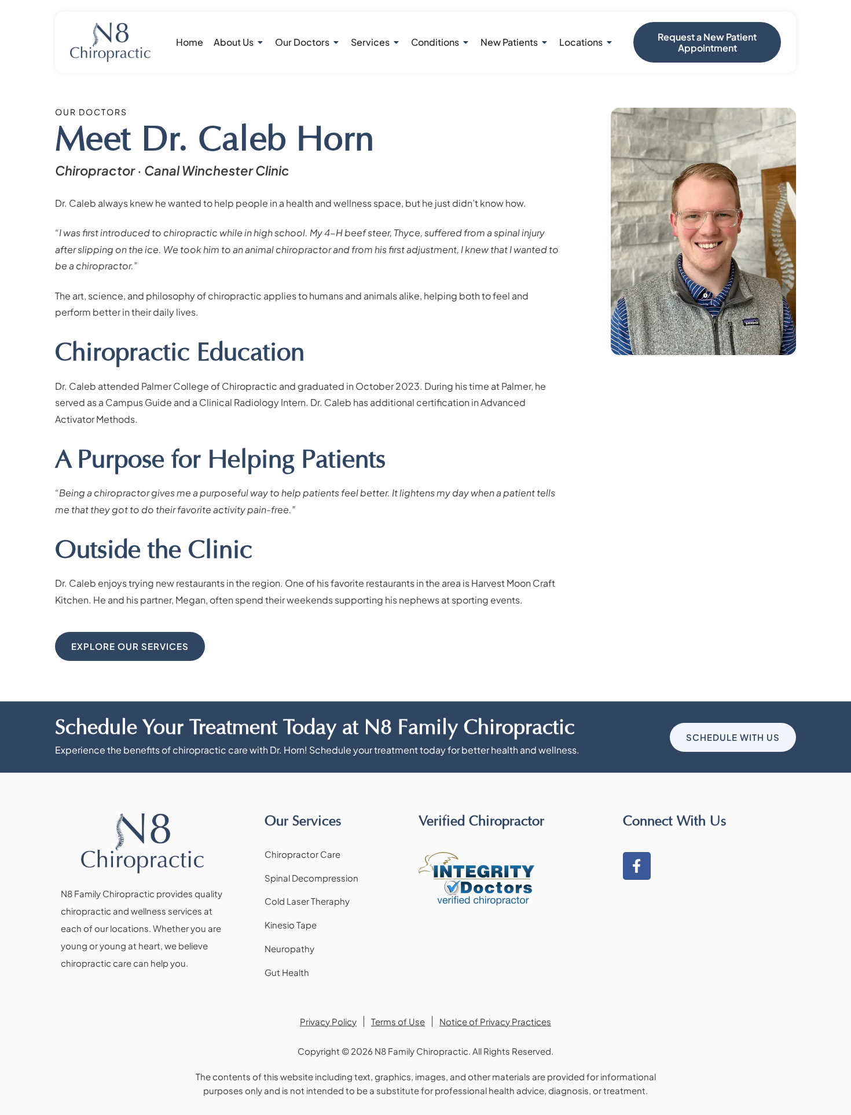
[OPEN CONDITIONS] (466, 42)
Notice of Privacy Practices (495, 1021)
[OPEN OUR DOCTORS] (336, 42)
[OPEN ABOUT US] (260, 42)
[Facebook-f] (637, 866)
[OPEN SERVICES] (397, 42)
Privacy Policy (328, 1021)
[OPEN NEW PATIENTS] (545, 42)
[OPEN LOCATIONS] (610, 42)
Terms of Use (398, 1021)
